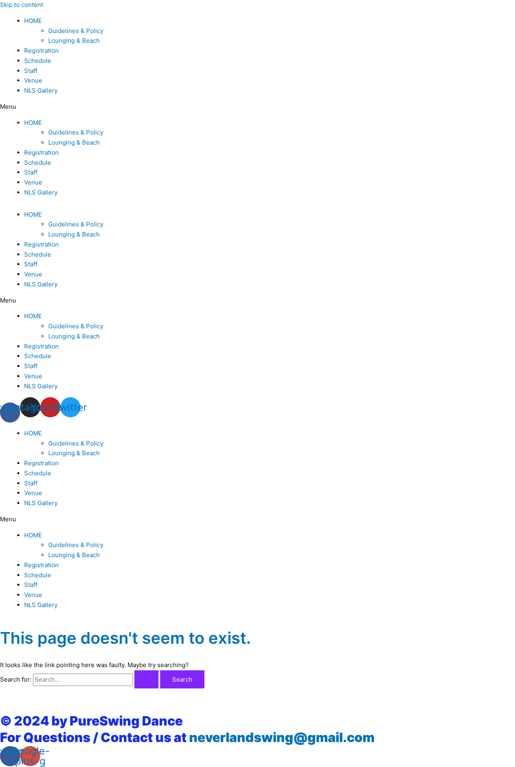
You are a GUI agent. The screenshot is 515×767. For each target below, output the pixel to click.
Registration (41, 50)
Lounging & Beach (74, 40)
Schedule (37, 60)
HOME (33, 21)
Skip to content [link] (21, 4)
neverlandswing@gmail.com (282, 737)
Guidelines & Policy (75, 31)
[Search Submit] (146, 679)
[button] (257, 107)
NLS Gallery (41, 90)
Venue (33, 80)
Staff (30, 71)
